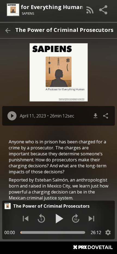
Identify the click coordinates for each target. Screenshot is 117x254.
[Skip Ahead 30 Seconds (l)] (75, 218)
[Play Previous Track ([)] (25, 218)
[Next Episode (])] (91, 218)
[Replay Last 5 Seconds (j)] (41, 218)
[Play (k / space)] (58, 218)
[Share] (103, 10)
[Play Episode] (12, 115)
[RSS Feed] (90, 10)
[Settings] (108, 232)
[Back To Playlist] (7, 30)
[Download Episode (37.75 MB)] (95, 115)
